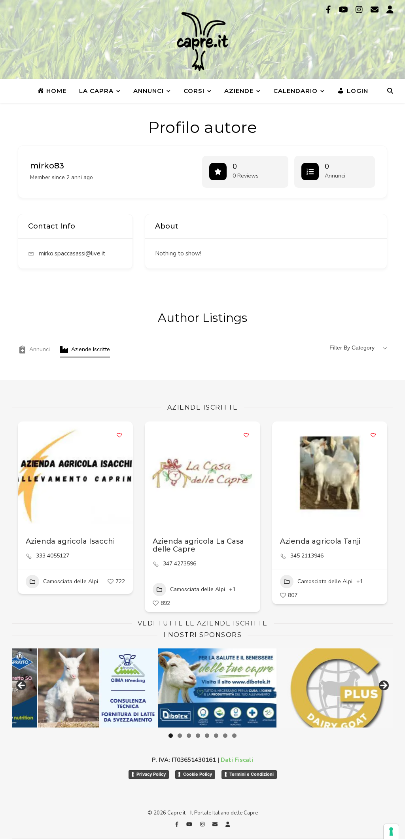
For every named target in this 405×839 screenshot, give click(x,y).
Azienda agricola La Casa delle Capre (198, 545)
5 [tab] (207, 735)
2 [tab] (180, 735)
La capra (96, 90)
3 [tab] (189, 735)
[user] (390, 9)
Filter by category (352, 347)
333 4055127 (52, 555)
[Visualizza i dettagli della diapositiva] (311, 688)
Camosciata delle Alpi (70, 581)
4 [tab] (198, 735)
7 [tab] (225, 735)
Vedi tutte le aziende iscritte (203, 623)
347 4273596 (179, 563)
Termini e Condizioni (251, 774)
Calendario (295, 90)
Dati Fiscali (237, 760)
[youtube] (344, 9)
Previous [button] (22, 686)
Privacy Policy (151, 774)
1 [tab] (170, 735)
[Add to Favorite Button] (119, 435)
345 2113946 (307, 555)
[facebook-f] (329, 9)
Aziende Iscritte (90, 349)
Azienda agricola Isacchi (70, 541)
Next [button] (383, 686)
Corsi (194, 90)
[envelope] (375, 9)
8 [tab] (234, 735)
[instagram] (360, 9)
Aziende (239, 90)
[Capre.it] (202, 41)
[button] (155, 473)
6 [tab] (216, 735)
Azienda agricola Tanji (320, 541)
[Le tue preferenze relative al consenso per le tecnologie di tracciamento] (391, 831)
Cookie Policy (197, 774)
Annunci (148, 90)
